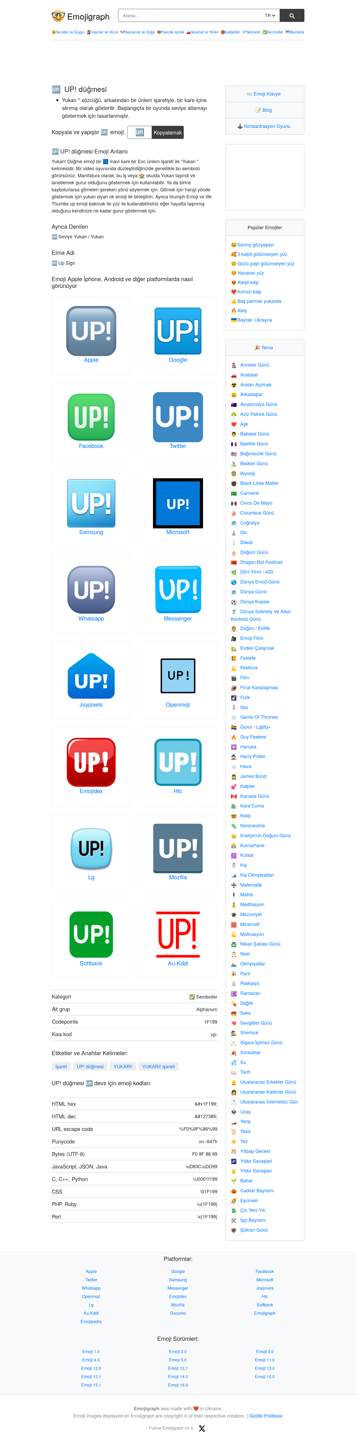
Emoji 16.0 (178, 1385)
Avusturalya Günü (254, 403)
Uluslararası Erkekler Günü (263, 1081)
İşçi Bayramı (248, 1219)
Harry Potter (248, 756)
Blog (265, 109)
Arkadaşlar (247, 394)
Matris (242, 894)
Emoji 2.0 (178, 1351)
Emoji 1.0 (91, 1351)
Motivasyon (247, 933)
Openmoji (178, 704)
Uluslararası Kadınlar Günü (263, 1091)
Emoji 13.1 (91, 1376)
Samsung (91, 532)
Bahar (242, 1180)
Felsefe (243, 657)
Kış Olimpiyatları (252, 874)
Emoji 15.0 (265, 1376)
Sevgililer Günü (251, 1022)
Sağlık (242, 1002)
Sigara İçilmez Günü (257, 1042)
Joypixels (91, 704)
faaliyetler (230, 31)
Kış (239, 864)
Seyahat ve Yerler (202, 31)
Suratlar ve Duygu (68, 31)
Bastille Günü (249, 443)
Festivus (244, 667)
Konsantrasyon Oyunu (265, 125)
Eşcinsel (244, 1200)
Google (178, 359)
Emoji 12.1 (178, 1368)
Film (240, 677)
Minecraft (245, 923)
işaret (61, 1066)
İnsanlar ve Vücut (102, 31)
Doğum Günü (249, 551)
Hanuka (243, 746)
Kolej (240, 815)
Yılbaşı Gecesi (250, 1150)
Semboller (273, 31)
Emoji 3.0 (265, 1351)
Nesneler (251, 31)
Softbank (91, 963)
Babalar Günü (250, 433)
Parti (240, 973)
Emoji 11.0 (265, 1360)
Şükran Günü (249, 1229)
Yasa (240, 1131)
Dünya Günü (249, 591)
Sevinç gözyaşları (252, 244)
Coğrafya (245, 522)
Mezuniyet (246, 914)
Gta (239, 707)
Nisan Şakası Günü (255, 943)
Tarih (240, 1071)
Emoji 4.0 (91, 1360)
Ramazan (245, 992)
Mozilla (178, 877)
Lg (91, 877)
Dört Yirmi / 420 (252, 571)
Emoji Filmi (247, 637)
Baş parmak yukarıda (256, 300)
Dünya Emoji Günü (255, 581)
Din (239, 532)
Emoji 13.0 (265, 1368)
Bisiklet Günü (249, 463)
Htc (178, 791)
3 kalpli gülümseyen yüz (259, 253)
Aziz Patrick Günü (254, 413)
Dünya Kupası (250, 601)
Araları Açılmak (251, 384)
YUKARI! (123, 1066)
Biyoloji (243, 473)
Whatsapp (91, 618)
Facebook (91, 445)
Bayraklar (294, 31)
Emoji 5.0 (178, 1360)
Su (238, 1062)
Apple (91, 359)
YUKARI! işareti (158, 1066)
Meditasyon (247, 904)
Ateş (239, 310)
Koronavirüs (248, 825)
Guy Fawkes (248, 736)
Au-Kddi (178, 963)
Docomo (178, 1313)
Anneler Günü (250, 364)
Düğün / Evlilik (250, 627)
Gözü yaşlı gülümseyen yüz (263, 263)
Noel (240, 953)
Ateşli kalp (245, 282)
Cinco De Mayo (251, 502)
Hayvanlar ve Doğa (137, 31)
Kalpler (243, 785)
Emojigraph (88, 16)
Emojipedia (91, 1321)
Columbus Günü (252, 512)
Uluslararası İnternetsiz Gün (264, 1101)
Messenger (178, 618)
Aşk (239, 423)
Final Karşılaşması (254, 687)
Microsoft (177, 532)
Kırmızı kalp (246, 291)
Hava (241, 766)
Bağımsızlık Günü (254, 453)
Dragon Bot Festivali (257, 561)
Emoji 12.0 (91, 1368)
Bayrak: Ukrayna (251, 319)
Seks (241, 1012)
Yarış (240, 1121)
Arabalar (244, 374)
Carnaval (245, 492)
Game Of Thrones (254, 716)
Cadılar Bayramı (252, 1190)
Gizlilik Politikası (266, 1415)
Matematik (246, 884)
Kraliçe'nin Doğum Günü (261, 835)
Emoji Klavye (265, 93)
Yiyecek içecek (171, 31)
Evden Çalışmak (252, 647)
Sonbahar (246, 1052)
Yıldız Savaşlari (251, 1160)
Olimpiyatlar (248, 963)
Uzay (241, 1111)
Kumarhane (248, 845)
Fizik (240, 697)
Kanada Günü (250, 795)
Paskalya (245, 982)
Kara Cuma (247, 805)
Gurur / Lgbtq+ (251, 726)
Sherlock (245, 1032)
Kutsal (242, 854)
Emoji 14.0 (178, 1376)
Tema (265, 347)
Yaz (239, 1140)
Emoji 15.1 (91, 1385)
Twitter (178, 445)
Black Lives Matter (255, 482)
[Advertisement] (178, 63)
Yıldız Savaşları (251, 1170)
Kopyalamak (168, 131)
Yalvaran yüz (247, 272)
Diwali (242, 542)
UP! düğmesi (90, 1066)
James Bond (248, 775)
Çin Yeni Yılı (248, 1209)
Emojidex (91, 791)
